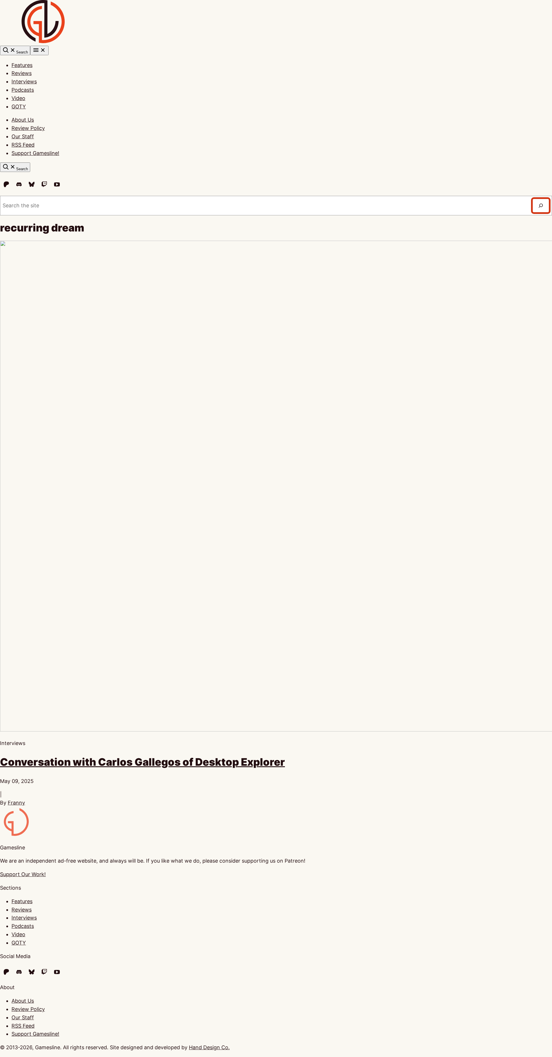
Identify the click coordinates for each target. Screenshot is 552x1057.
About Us (23, 120)
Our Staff (23, 136)
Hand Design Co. (209, 1047)
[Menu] (39, 50)
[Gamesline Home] (43, 41)
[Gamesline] (14, 834)
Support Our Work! (23, 874)
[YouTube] (57, 184)
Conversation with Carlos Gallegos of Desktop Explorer (142, 762)
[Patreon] (6, 184)
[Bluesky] (31, 184)
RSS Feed (23, 145)
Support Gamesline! (35, 153)
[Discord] (19, 184)
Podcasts (23, 90)
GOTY (19, 107)
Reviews (22, 73)
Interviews (24, 81)
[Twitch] (44, 184)
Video (18, 98)
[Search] (541, 205)
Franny (16, 803)
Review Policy (28, 128)
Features (22, 65)
